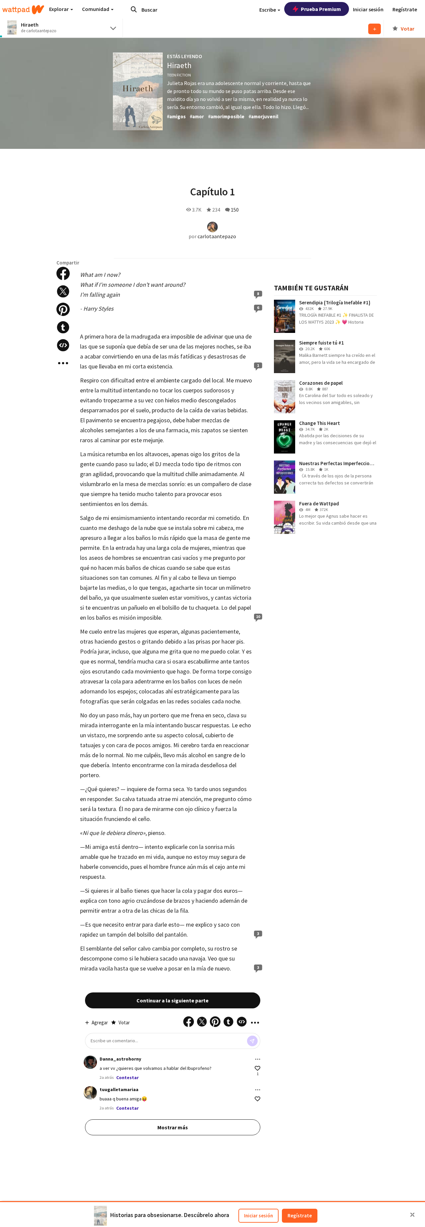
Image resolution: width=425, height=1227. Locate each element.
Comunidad (96, 9)
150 (235, 209)
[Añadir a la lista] (374, 29)
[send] (252, 1041)
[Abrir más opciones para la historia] (63, 363)
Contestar (127, 1077)
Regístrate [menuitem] (404, 9)
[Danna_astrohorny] (90, 1062)
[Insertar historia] (63, 345)
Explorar (59, 9)
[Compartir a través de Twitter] (63, 291)
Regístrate (300, 1215)
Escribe (268, 9)
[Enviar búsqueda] (134, 9)
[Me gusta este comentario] (257, 1068)
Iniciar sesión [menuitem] (368, 9)
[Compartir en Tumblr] (63, 327)
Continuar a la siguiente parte (172, 1000)
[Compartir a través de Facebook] (63, 273)
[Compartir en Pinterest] (63, 309)
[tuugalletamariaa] (90, 1092)
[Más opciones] (257, 1059)
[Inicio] (23, 10)
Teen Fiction (179, 74)
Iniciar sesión (258, 1215)
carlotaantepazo (217, 236)
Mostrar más (172, 1127)
